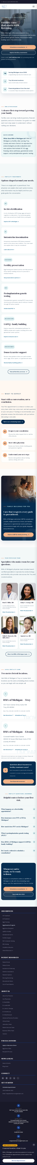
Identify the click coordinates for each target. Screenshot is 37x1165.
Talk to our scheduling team (13, 422)
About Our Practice (8, 996)
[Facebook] (2, 1078)
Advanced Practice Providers (10, 1018)
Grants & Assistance (8, 971)
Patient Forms (6, 965)
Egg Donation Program (9, 925)
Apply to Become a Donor (10, 1045)
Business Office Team (8, 1030)
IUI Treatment (6, 919)
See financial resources (18, 781)
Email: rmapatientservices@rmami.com (13, 1093)
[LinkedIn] (6, 1078)
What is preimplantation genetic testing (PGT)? (15, 834)
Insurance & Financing (9, 968)
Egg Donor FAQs (7, 1048)
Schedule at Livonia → (21, 749)
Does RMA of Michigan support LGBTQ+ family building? (16, 843)
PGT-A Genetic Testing (9, 941)
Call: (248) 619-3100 (8, 1090)
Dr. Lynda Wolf (6, 1005)
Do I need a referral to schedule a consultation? (12, 851)
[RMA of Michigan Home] (4, 6)
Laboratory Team (7, 1024)
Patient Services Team (8, 1027)
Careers (5, 1034)
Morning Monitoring (8, 978)
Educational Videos (8, 981)
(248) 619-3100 (14, 1)
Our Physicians (7, 999)
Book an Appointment (18, 1160)
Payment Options (7, 975)
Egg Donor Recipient (8, 928)
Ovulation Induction (8, 947)
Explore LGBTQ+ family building (18, 534)
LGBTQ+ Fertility (7, 931)
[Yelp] (18, 1078)
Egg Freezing (6, 922)
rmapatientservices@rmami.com (18, 1141)
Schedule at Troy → (20, 715)
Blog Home (5, 1066)
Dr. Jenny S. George (8, 1008)
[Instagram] (10, 1078)
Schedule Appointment (9, 1087)
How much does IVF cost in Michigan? (15, 826)
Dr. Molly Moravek (7, 1015)
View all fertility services (18, 371)
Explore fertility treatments (18, 52)
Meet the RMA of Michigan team (18, 654)
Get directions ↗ (8, 715)
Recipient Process (7, 1051)
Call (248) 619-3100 (14, 57)
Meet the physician (8, 612)
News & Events (6, 1063)
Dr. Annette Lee (7, 1011)
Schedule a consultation (18, 47)
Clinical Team (6, 1021)
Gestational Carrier (8, 934)
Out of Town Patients (8, 984)
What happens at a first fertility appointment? (12, 810)
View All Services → (8, 950)
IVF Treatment (6, 915)
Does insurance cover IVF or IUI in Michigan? (13, 819)
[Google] (14, 1078)
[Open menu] (33, 6)
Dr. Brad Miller (6, 1002)
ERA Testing (6, 944)
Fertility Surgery (7, 938)
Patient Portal (6, 962)
